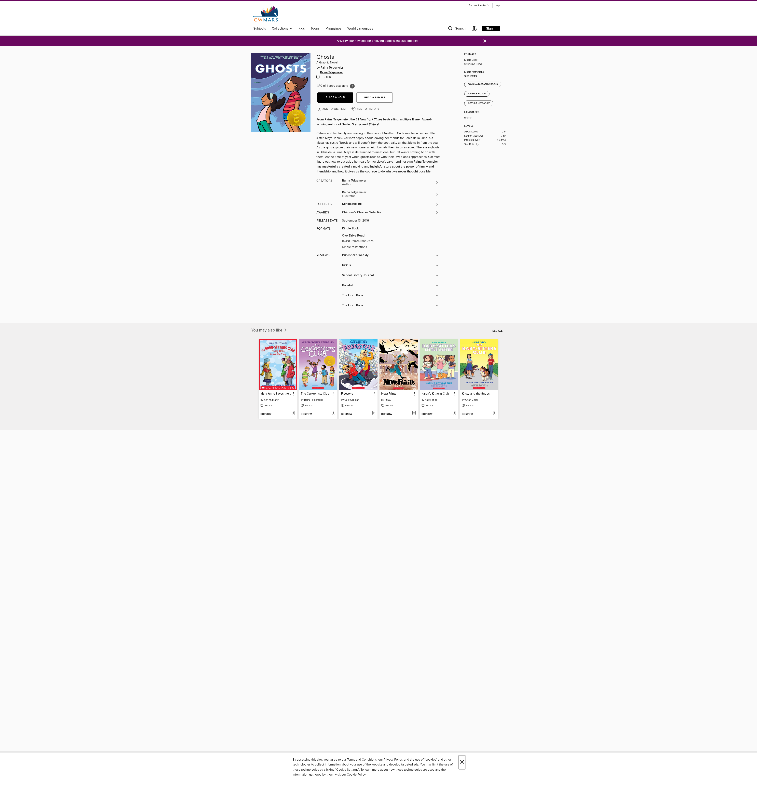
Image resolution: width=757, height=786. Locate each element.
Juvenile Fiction (477, 93)
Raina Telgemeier (332, 68)
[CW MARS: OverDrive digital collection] (265, 13)
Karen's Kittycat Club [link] (435, 394)
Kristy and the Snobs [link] (476, 394)
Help (497, 5)
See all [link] (497, 331)
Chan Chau (471, 399)
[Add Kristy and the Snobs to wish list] (494, 413)
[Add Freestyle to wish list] (373, 413)
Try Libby (341, 41)
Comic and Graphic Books (483, 84)
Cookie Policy (356, 775)
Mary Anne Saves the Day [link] (275, 394)
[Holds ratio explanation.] (352, 86)
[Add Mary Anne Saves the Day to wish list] (293, 413)
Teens (315, 28)
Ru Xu (388, 399)
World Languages (360, 28)
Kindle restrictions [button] (354, 247)
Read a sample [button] (374, 97)
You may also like (267, 330)
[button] (479, 5)
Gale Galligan (351, 399)
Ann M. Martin (271, 399)
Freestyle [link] (347, 394)
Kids (301, 28)
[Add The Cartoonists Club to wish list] (333, 413)
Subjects (259, 28)
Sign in (491, 28)
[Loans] (474, 29)
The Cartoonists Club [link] (315, 394)
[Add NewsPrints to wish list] (413, 413)
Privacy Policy (393, 760)
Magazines (333, 28)
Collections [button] (281, 28)
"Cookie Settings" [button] (347, 770)
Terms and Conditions (362, 760)
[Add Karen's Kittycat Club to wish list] (454, 413)
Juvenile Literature (479, 103)
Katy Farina (431, 399)
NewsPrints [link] (388, 394)
